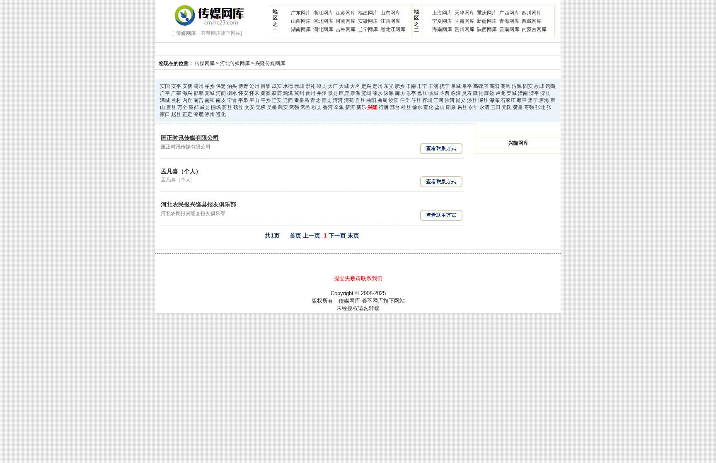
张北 (540, 107)
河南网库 (346, 21)
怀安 (243, 93)
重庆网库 (487, 13)
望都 (193, 107)
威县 (205, 107)
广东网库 (301, 13)
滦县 (545, 93)
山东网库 (390, 13)
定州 (377, 86)
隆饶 (489, 93)
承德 (288, 86)
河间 (221, 93)
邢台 (395, 107)
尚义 (461, 100)
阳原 (451, 107)
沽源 (517, 86)
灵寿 (467, 93)
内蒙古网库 (534, 29)
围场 (216, 107)
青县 (326, 100)
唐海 (544, 100)
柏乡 (210, 86)
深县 (483, 100)
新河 (350, 107)
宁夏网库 (442, 21)
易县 (462, 107)
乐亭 (411, 93)
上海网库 (442, 13)
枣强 (529, 107)
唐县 (171, 107)
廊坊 (400, 93)
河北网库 (323, 21)
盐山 (440, 107)
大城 (344, 86)
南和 (210, 100)
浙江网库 (323, 13)
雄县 (406, 107)
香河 (328, 107)
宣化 (428, 107)
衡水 (232, 93)
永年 (473, 107)
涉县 (472, 100)
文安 (249, 107)
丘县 (360, 100)
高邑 (505, 86)
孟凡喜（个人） (181, 171)
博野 (243, 86)
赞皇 (518, 107)
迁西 (288, 100)
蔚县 (227, 107)
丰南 (411, 86)
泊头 (232, 86)
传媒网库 (205, 63)
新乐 (361, 107)
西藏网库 (532, 21)
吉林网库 (346, 29)
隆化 (478, 93)
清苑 (349, 100)
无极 (261, 107)
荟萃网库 (372, 301)
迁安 (277, 100)
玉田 (496, 107)
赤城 (299, 86)
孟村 (176, 100)
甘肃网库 (464, 21)
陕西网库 (487, 29)
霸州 (198, 86)
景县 (333, 93)
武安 (283, 107)
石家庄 (508, 100)
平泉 (243, 100)
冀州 (299, 93)
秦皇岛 (301, 100)
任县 (416, 100)
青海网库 (509, 21)
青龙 (315, 100)
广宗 (176, 93)
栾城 (512, 93)
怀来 (254, 93)
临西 (445, 93)
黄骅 (266, 93)
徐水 (417, 107)
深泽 (494, 100)
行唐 (384, 107)
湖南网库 (301, 29)
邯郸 (198, 93)
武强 (294, 107)
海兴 (187, 93)
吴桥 (272, 107)
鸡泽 (288, 93)
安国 (165, 86)
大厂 (333, 86)
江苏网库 (346, 13)
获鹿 (277, 93)
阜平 (467, 86)
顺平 (522, 100)
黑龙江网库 (392, 29)
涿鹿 (198, 114)
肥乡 (400, 86)
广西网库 (509, 13)
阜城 (456, 86)
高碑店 (480, 86)
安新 (187, 86)
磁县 (322, 86)
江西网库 (390, 21)
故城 (539, 86)
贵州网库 (464, 29)
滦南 (523, 93)
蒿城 (210, 93)
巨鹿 (344, 93)
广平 (165, 93)
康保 (355, 93)
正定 (187, 114)
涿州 (210, 114)
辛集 (339, 107)
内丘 (187, 100)
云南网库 (509, 29)
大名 (355, 86)
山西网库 (301, 21)
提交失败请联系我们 (358, 278)
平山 (254, 100)
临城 (433, 93)
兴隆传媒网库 (270, 63)
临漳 (456, 93)
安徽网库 (368, 21)
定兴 (366, 86)
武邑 (305, 107)
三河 (438, 100)
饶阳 (394, 100)
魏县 (238, 107)
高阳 (494, 86)
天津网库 (464, 13)
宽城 (366, 93)
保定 (221, 86)
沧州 (254, 86)
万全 (182, 107)
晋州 (310, 93)
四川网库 (532, 13)
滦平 (534, 93)
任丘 (405, 100)
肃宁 (533, 100)
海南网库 (442, 29)
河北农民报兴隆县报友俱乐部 (198, 204)
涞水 (377, 93)
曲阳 (371, 100)
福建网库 (368, 13)
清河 (338, 100)
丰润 (433, 86)
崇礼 (310, 86)
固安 (528, 86)
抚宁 (445, 86)
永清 (484, 107)
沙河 (450, 100)
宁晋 (232, 100)
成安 (277, 86)
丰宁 (422, 86)
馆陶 (550, 86)
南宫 (198, 100)
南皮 (221, 100)
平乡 (266, 100)
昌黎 (266, 86)
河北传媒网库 (235, 63)
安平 (176, 86)
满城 (165, 100)
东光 (389, 86)
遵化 (221, 114)
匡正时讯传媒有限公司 (190, 137)
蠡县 (422, 93)
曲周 (382, 100)
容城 (427, 100)
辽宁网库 (368, 29)
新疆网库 (487, 21)
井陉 (322, 93)
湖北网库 (323, 29)
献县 (317, 107)
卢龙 (501, 93)
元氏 (507, 107)
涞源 (389, 93)
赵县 (176, 114)
